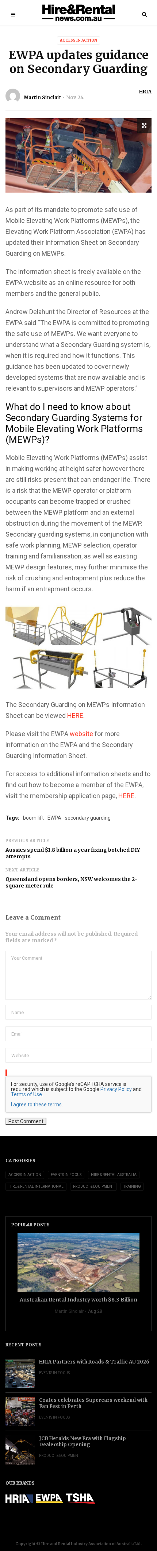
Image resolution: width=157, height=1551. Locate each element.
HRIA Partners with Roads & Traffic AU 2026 (94, 1362)
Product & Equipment (93, 1186)
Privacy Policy (116, 1089)
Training (132, 1186)
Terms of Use (26, 1094)
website (81, 734)
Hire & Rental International (36, 1186)
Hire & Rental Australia (114, 1175)
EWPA (54, 818)
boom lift (33, 818)
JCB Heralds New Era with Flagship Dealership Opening (82, 1441)
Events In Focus (66, 1175)
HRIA (145, 92)
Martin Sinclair (42, 97)
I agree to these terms (36, 1104)
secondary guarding (88, 818)
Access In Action (78, 40)
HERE (75, 715)
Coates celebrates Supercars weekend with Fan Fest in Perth (93, 1403)
